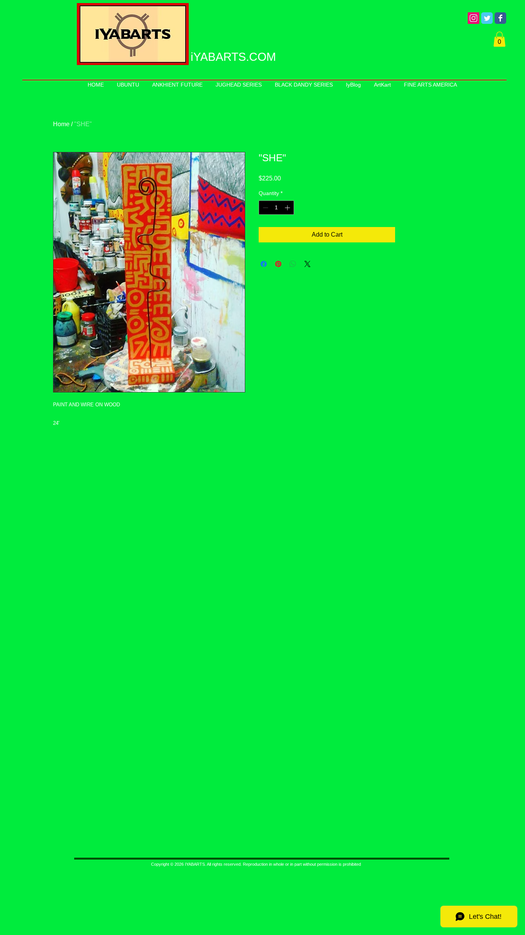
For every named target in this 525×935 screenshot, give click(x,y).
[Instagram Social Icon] (473, 18)
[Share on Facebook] (263, 264)
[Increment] (288, 207)
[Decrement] (264, 207)
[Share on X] (307, 264)
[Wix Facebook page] (500, 18)
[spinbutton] (276, 207)
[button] (499, 39)
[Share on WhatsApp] (292, 264)
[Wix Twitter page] (487, 18)
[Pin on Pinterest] (278, 264)
